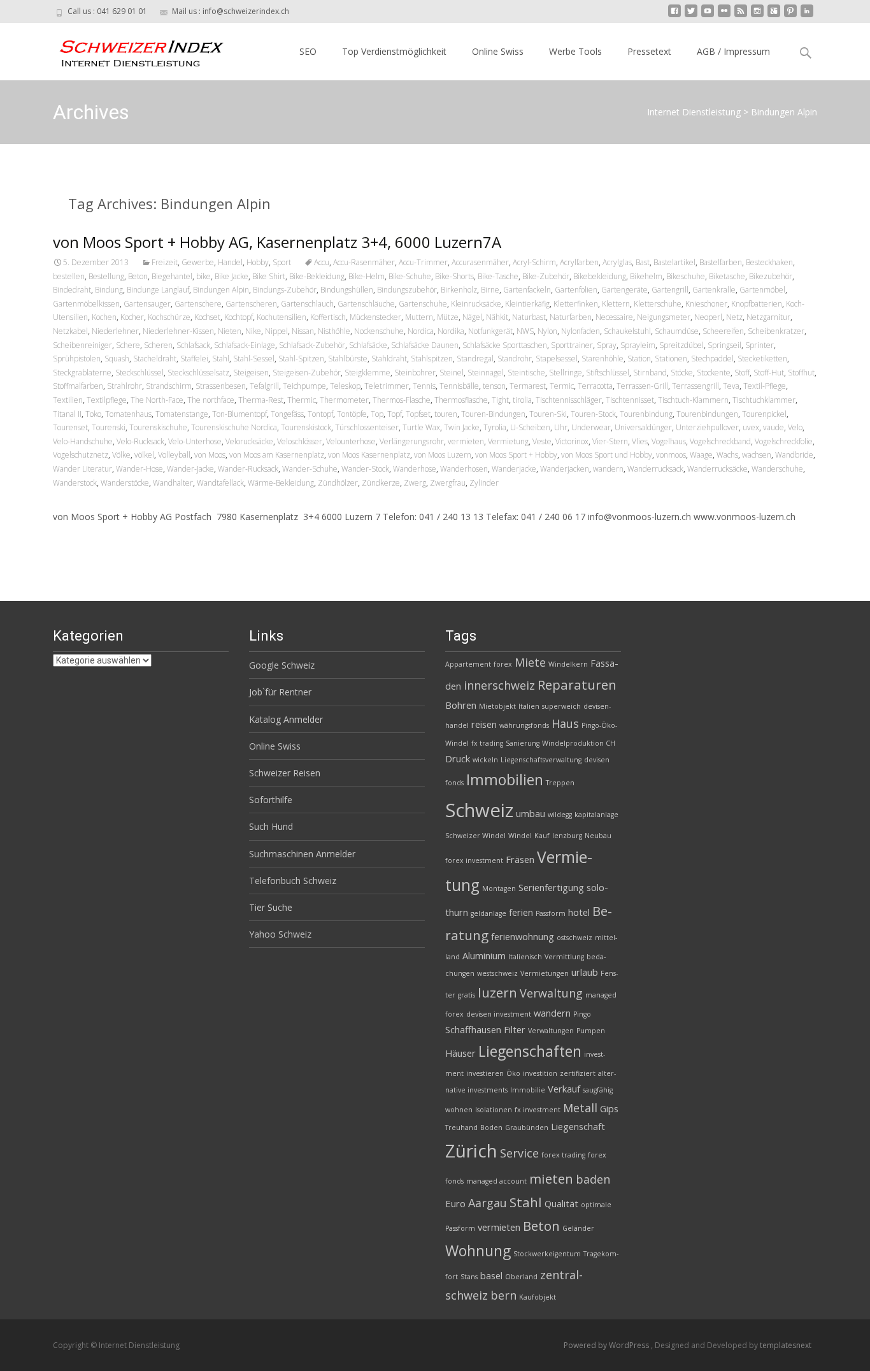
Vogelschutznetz (80, 454)
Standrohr (514, 358)
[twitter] (691, 16)
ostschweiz (574, 937)
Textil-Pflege (764, 386)
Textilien (68, 400)
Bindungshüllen (346, 289)
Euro (455, 1203)
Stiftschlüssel (607, 372)
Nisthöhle (334, 331)
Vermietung (508, 441)
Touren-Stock (593, 414)
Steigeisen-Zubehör (307, 372)
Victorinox (571, 441)
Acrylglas (617, 262)
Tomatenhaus (128, 414)
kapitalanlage (596, 814)
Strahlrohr (124, 386)
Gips (609, 1108)
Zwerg (415, 482)
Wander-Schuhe (310, 468)
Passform (551, 913)
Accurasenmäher (480, 262)
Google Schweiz (282, 665)
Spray (607, 345)
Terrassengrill (695, 386)
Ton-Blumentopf (239, 414)
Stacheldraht (154, 358)
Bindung (109, 289)
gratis (466, 994)
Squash (116, 358)
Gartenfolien (576, 289)
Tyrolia (494, 427)
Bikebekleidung (599, 276)
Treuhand (461, 1127)
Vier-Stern (610, 441)
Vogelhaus (669, 441)
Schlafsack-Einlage (244, 345)
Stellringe (565, 372)
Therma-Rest (260, 400)
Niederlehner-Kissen (178, 331)
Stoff (742, 372)
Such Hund (271, 826)
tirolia (522, 400)
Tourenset (70, 427)
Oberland (521, 1276)
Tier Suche (270, 907)
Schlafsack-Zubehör (312, 345)
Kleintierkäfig (527, 303)
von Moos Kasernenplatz (369, 454)
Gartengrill (670, 289)
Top (377, 414)
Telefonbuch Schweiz (292, 880)
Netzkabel (70, 331)
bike (203, 276)
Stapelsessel (557, 358)
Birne (490, 289)
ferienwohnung (522, 936)
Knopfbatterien (756, 303)
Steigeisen (251, 372)
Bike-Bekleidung (317, 276)
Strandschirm (169, 386)
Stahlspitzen (432, 358)
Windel (520, 835)
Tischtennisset (630, 400)
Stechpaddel (712, 358)
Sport (282, 262)
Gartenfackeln (527, 289)
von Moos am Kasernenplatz (276, 454)
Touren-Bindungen (493, 414)
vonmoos (671, 454)
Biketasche (727, 276)
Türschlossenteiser (367, 427)
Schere (128, 345)
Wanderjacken (564, 468)
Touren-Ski (548, 414)
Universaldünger (643, 427)
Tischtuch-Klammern (693, 400)
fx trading (487, 743)
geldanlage (488, 913)
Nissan (303, 331)
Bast (643, 262)
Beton (138, 276)
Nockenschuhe (379, 331)
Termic (562, 386)
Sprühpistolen (77, 358)
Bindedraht (72, 289)
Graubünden (526, 1127)
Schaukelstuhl (627, 331)
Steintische (526, 372)
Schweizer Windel (475, 835)
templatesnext (785, 1345)
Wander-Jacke (190, 468)
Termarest (528, 386)
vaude (773, 427)
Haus (565, 723)
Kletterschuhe (657, 303)
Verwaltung (551, 993)
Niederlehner (115, 331)
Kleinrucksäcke (476, 303)
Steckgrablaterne (82, 372)
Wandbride (794, 454)
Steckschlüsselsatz (198, 372)
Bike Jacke (231, 276)
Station (639, 358)
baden (593, 1179)
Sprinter (759, 345)
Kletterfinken (575, 303)
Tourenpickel (764, 414)
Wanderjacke (514, 468)
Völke (121, 454)
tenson (494, 386)
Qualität (561, 1203)
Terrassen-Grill (642, 386)
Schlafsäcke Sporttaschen (504, 345)
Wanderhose (414, 468)
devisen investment (498, 1014)
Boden (491, 1127)
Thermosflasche (461, 400)
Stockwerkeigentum (547, 1253)
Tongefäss (287, 414)
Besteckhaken (769, 262)
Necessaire (614, 317)
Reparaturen (577, 684)
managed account (496, 1181)
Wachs (727, 454)
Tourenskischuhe (158, 427)
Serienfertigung (551, 887)
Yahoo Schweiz (280, 934)
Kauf (542, 835)
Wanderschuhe (777, 468)
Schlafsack (193, 345)
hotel (579, 912)
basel (491, 1275)
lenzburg (567, 835)
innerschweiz (499, 685)
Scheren (158, 345)
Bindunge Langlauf (158, 289)
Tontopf (320, 414)
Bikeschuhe (685, 276)
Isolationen (493, 1109)
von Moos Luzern (442, 454)
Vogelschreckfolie (784, 441)
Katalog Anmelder (286, 719)
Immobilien (504, 779)
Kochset (207, 317)
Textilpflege (107, 400)
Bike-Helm (366, 276)
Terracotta (595, 386)
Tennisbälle (459, 386)
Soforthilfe (270, 800)
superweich (561, 706)
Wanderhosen (464, 468)
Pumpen (590, 1030)
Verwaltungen (551, 1030)
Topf (394, 414)
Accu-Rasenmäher (364, 262)
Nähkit (497, 317)
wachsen (756, 454)
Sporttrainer (572, 345)
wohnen (459, 1109)
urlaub (584, 972)
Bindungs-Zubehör (285, 289)
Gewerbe (198, 262)
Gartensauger (147, 303)
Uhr (560, 427)
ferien (521, 912)
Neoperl (708, 317)
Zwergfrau (448, 482)
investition (540, 1073)
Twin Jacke (462, 427)
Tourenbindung (646, 414)
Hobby (257, 262)
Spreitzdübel (681, 345)
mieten (551, 1178)
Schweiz (479, 810)
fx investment (537, 1109)
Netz (734, 317)
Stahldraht (389, 358)
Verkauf (564, 1088)
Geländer (578, 1228)
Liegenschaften (529, 1051)
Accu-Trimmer (423, 262)
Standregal (475, 358)
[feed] (740, 16)
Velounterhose (351, 441)
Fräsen (520, 859)
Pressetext (649, 51)
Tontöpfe (352, 414)
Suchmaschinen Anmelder (302, 854)
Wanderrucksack (655, 468)
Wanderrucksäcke (717, 468)
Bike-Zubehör (545, 276)
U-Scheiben (530, 427)
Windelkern (568, 664)
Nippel (276, 331)
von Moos (209, 454)
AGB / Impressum (733, 51)
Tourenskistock (306, 427)
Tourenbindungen (707, 414)
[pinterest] (790, 16)
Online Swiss (498, 51)
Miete (530, 662)
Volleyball (174, 454)
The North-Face (157, 400)
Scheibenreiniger (82, 345)
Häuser (460, 1053)
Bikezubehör (770, 276)
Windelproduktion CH (578, 743)
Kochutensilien (281, 317)
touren (445, 414)
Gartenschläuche (366, 303)
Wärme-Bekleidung (281, 482)
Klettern (616, 303)
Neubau (598, 835)
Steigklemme (367, 372)
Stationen (671, 358)
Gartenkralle (714, 289)
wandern (608, 468)
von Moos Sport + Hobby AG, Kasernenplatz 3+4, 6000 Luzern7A (277, 241)
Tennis (424, 386)
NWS (525, 331)
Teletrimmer (386, 386)
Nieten (229, 331)
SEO (308, 51)
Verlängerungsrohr (412, 441)
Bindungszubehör (407, 289)
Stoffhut (801, 372)
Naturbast (529, 317)
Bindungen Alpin (221, 289)
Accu (321, 262)
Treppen (560, 782)
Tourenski (108, 427)
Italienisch (525, 956)
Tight (500, 400)
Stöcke (682, 372)
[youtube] (707, 16)
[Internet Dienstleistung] (131, 48)
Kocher (132, 317)
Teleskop (345, 386)
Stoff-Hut (768, 372)
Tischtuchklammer (763, 400)
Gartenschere (198, 303)
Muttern (419, 317)
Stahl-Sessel (254, 358)
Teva (731, 386)
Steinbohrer (415, 372)
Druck (457, 758)
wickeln (485, 759)
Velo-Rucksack (140, 441)
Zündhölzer (338, 482)
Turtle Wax (421, 427)
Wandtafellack (220, 482)
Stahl (220, 358)
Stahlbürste (347, 358)
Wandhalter (173, 482)
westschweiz (497, 973)
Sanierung (522, 743)
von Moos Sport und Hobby (606, 454)
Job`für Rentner (280, 692)
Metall (580, 1107)
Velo (795, 427)
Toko (93, 414)
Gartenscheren (251, 303)
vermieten (466, 441)
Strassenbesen (221, 386)
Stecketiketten (762, 358)
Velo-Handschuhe (83, 441)
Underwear (591, 427)
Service (519, 1153)
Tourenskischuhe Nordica (234, 427)
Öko (513, 1073)
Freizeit (165, 262)
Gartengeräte (624, 289)
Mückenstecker (375, 317)
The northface (210, 400)
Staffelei (194, 358)
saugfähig (598, 1089)
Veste (542, 441)
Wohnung (478, 1250)
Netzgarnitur (768, 317)
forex (503, 664)
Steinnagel (485, 372)
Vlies (640, 441)
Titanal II (67, 414)
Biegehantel (172, 276)
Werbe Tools (575, 51)
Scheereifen (723, 331)
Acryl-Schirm (534, 262)
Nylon (547, 331)
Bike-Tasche (498, 276)
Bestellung (106, 276)
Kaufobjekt (537, 1297)
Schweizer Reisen (284, 773)
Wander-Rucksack (248, 468)
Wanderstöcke (125, 482)
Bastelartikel (674, 262)
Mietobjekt (497, 706)
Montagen (499, 888)
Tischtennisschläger (569, 400)
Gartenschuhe (423, 303)
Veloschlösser (299, 441)
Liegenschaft (578, 1126)
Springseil (724, 345)
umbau (530, 813)
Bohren (460, 705)
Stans (469, 1276)
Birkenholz (459, 289)
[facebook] (674, 16)
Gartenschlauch (307, 303)
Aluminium (484, 955)
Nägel (472, 317)
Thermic (301, 400)
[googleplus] (773, 16)
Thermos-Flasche (402, 400)
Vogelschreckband (720, 441)
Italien (528, 706)
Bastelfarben (720, 262)
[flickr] (724, 16)
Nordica (421, 331)
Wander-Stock (365, 468)
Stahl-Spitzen (301, 358)
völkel (144, 454)
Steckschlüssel (139, 372)
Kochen (104, 317)
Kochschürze (169, 317)
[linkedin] (807, 16)
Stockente (714, 372)
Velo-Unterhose (195, 441)
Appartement (468, 664)
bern (503, 1295)
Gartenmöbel (762, 289)
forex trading (563, 1154)
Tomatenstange (181, 414)
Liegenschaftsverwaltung (541, 759)
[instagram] (757, 16)
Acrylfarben (579, 262)
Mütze (448, 317)
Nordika (451, 331)
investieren (485, 1073)
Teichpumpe (304, 386)
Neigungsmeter (663, 317)
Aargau (487, 1202)
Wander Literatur (82, 468)
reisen (484, 724)
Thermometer (344, 400)
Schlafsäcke (368, 345)
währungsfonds (524, 725)
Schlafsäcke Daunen (425, 345)
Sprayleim (637, 345)
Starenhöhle (602, 358)
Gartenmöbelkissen (86, 303)
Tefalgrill (264, 386)
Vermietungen (544, 973)
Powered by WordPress (607, 1345)
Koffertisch (328, 317)
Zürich (471, 1150)
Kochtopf (238, 317)
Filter (514, 1029)
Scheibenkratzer (776, 331)
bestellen (69, 276)
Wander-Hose (139, 468)
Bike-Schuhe (410, 276)
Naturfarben (571, 317)
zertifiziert (577, 1073)
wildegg (560, 814)
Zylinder (484, 482)
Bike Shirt (268, 276)
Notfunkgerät (490, 331)
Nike (253, 331)
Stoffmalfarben (78, 386)
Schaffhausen (473, 1029)
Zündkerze (381, 482)
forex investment (474, 860)
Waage (701, 454)
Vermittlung (564, 956)
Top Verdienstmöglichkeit (394, 51)
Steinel (451, 372)
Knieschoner (706, 303)
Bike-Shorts (454, 276)
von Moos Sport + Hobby (516, 454)
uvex (751, 427)
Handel (230, 262)
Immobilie (527, 1089)
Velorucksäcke (249, 441)
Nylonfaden (580, 331)
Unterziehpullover (707, 427)
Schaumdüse (677, 331)
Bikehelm (646, 276)
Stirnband (650, 372)
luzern (497, 992)
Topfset (418, 414)
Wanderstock (75, 482)
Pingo (582, 1014)
